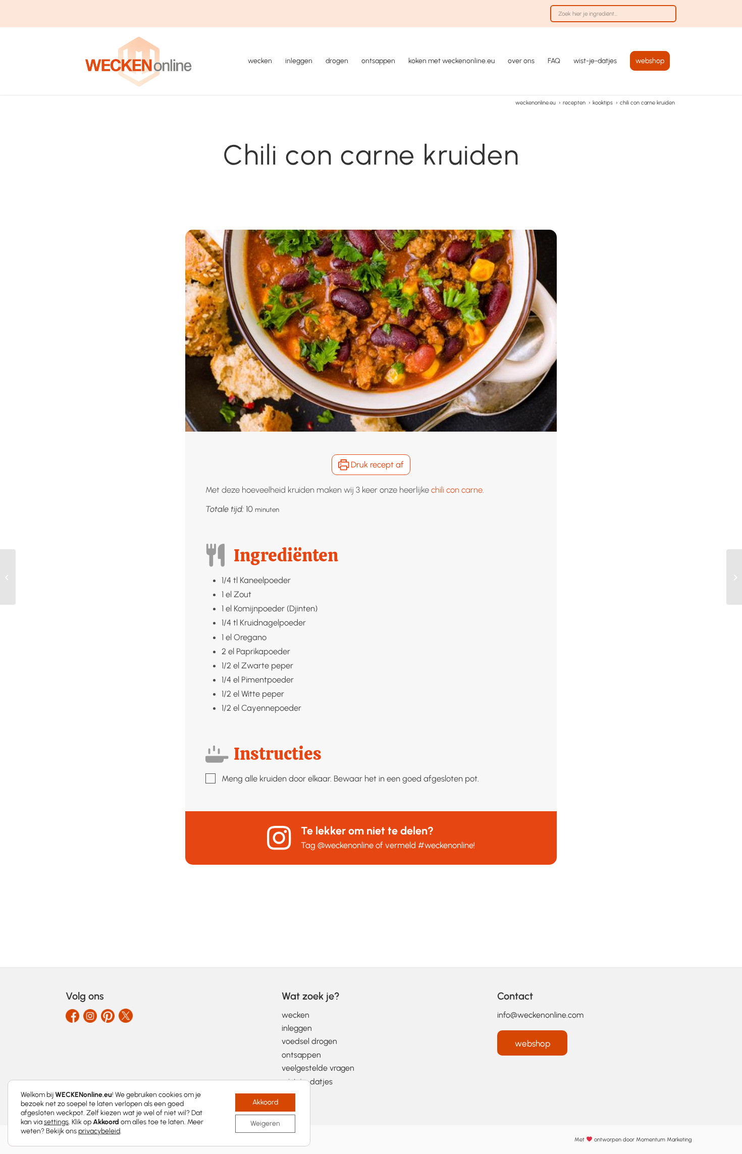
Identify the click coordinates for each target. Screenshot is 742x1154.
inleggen (297, 1028)
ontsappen (301, 1055)
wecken (295, 1015)
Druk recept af (376, 464)
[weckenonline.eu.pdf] (139, 61)
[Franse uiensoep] (8, 577)
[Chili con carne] (734, 577)
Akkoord (265, 1102)
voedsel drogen (309, 1041)
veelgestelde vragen (318, 1068)
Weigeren (265, 1123)
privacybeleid (99, 1131)
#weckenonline (445, 845)
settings (56, 1122)
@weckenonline (345, 845)
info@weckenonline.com (540, 1015)
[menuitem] (610, 18)
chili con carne (457, 490)
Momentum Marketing (664, 1139)
